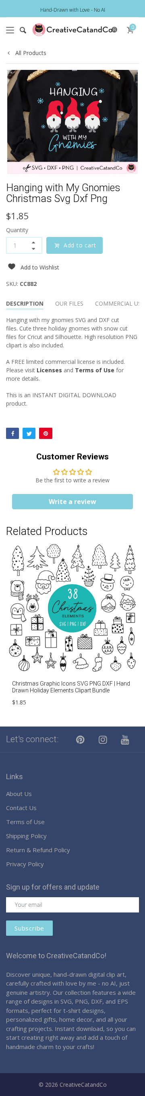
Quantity (17, 230)
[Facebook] (12, 433)
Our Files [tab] (69, 303)
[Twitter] (29, 433)
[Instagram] (103, 739)
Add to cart (80, 245)
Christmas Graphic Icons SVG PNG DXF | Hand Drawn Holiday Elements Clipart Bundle (71, 687)
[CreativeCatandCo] (72, 30)
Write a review (72, 501)
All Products (30, 53)
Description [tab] (25, 303)
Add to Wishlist (40, 267)
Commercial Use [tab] (120, 303)
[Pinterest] (45, 433)
